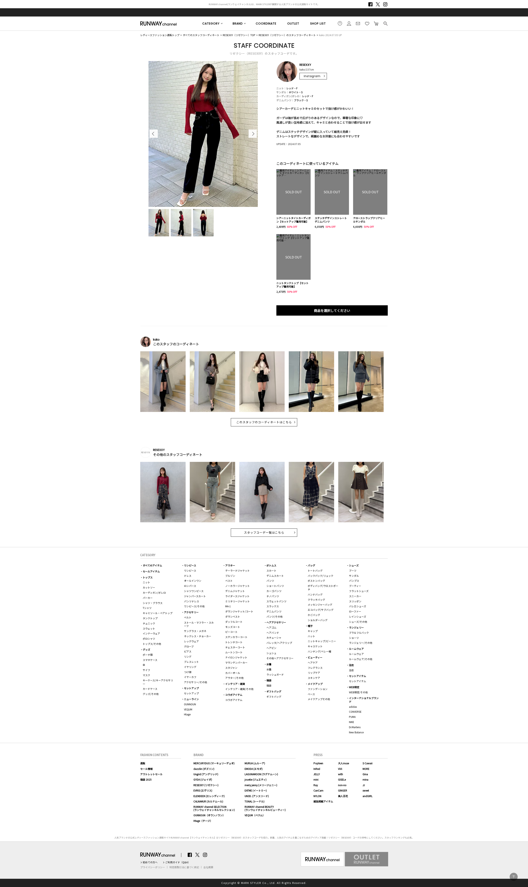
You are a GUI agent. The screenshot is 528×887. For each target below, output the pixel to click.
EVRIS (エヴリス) (202, 790)
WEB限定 (354, 687)
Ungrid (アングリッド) (205, 774)
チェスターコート (235, 647)
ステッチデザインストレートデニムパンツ (331, 219)
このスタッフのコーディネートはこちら (264, 422)
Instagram (385, 4)
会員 (348, 23)
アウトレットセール (151, 774)
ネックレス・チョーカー (197, 636)
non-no (342, 785)
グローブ (189, 646)
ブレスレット (191, 661)
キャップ (313, 631)
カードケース (150, 688)
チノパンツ (272, 596)
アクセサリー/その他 (195, 682)
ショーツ (354, 637)
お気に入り (367, 23)
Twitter (377, 4)
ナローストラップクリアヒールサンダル (369, 219)
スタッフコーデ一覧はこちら (264, 533)
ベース (311, 694)
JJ (364, 785)
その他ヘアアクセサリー (279, 658)
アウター (230, 565)
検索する (385, 23)
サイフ (146, 670)
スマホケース (150, 660)
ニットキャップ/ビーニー (322, 641)
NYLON (317, 796)
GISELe (342, 779)
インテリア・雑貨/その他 (239, 689)
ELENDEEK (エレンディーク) (209, 796)
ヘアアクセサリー (276, 622)
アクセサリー (191, 612)
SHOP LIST (318, 23)
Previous (154, 134)
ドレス (187, 575)
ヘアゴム (271, 627)
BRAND (238, 23)
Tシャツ (147, 608)
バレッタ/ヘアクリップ (279, 642)
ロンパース (190, 585)
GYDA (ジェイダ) (202, 779)
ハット (311, 636)
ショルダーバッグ (318, 620)
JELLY (317, 774)
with (340, 774)
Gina (365, 774)
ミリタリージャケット (237, 601)
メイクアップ (315, 683)
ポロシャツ (149, 638)
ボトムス (271, 565)
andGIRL (367, 796)
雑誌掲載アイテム (323, 801)
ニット (146, 582)
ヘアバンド (272, 632)
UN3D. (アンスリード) (257, 796)
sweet (366, 790)
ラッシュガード (275, 674)
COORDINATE (266, 23)
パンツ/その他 (274, 616)
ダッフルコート (234, 621)
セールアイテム (151, 571)
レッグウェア (191, 641)
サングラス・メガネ (195, 631)
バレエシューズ (357, 606)
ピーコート (231, 631)
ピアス (187, 651)
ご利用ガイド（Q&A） (177, 862)
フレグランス (315, 667)
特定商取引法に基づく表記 (184, 867)
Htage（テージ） (202, 820)
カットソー (149, 587)
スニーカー (355, 596)
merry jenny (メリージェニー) (261, 785)
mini (316, 779)
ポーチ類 (148, 654)
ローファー (355, 611)
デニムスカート (275, 575)
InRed (317, 768)
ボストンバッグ (316, 580)
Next (253, 134)
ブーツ (352, 570)
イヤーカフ (190, 677)
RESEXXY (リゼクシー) (205, 785)
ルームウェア (356, 648)
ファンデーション (318, 689)
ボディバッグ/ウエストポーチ (323, 587)
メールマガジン (358, 23)
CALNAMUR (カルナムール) (208, 801)
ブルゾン (230, 575)
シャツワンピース (194, 591)
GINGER (342, 790)
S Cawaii (367, 763)
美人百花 (343, 796)
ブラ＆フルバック (359, 632)
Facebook (370, 4)
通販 (142, 763)
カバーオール (232, 673)
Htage (187, 714)
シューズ (354, 565)
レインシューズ (357, 616)
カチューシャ (273, 637)
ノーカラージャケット (237, 585)
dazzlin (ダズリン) (203, 768)
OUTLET (293, 23)
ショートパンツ (275, 585)
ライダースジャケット (237, 596)
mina (365, 779)
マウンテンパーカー (236, 662)
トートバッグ (315, 570)
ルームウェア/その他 (360, 659)
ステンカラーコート (236, 637)
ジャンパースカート (195, 596)
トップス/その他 (152, 643)
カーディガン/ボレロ (154, 592)
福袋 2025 (146, 779)
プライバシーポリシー (152, 867)
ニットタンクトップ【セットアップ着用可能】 (292, 284)
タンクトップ (150, 618)
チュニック (149, 623)
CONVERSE (355, 711)
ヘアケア (313, 662)
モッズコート (232, 627)
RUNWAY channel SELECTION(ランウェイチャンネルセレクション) (214, 808)
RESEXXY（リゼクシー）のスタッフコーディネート (287, 35)
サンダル (354, 575)
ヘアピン (271, 648)
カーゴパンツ (274, 591)
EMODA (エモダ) (254, 768)
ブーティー (355, 585)
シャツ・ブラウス (153, 603)
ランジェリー (356, 627)
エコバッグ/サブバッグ (321, 609)
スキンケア (314, 677)
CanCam (318, 790)
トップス (148, 577)
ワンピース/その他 (194, 606)
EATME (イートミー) (256, 790)
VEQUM (188, 709)
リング (187, 656)
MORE (366, 768)
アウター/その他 (234, 677)
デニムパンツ (274, 611)
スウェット (149, 628)
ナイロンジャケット (236, 657)
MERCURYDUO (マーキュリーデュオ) (214, 763)
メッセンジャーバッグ (320, 604)
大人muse (343, 763)
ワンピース (190, 565)
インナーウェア (151, 633)
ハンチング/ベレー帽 (319, 651)
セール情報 (146, 768)
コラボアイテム (233, 694)
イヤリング (190, 667)
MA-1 (228, 606)
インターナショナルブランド (364, 699)
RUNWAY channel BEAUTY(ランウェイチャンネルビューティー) (265, 808)
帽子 (310, 626)
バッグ (311, 565)
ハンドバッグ (315, 594)
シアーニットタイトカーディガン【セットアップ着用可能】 (293, 219)
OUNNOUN (190, 704)
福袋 (268, 680)
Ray (316, 785)
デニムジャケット (235, 591)
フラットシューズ (359, 591)
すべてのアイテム (152, 565)
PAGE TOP (514, 877)
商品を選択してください (332, 310)
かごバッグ (314, 615)
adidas (353, 706)
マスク (146, 675)
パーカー (148, 597)
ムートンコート (234, 652)
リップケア (314, 672)
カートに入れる (376, 23)
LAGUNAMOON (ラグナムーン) (261, 774)
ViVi (340, 768)
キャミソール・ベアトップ (157, 613)
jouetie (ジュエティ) (255, 779)
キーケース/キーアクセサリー (158, 681)
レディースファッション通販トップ (159, 35)
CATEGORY (211, 23)
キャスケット (315, 646)
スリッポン (355, 601)
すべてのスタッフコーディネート (201, 35)
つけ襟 (187, 672)
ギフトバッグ (273, 691)
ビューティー (315, 657)
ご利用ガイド (339, 23)
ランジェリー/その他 (360, 642)
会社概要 (208, 867)
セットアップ (191, 688)
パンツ (270, 580)
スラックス (272, 606)
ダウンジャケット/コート (239, 611)
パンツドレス (191, 601)
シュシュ (271, 653)
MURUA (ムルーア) (255, 763)
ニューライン (191, 699)
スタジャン (231, 667)
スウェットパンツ (276, 601)
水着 (268, 664)
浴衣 (351, 665)
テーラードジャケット (237, 570)
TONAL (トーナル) (254, 801)
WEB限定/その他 (358, 692)
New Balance (356, 732)
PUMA (352, 716)
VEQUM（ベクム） (255, 815)
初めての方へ (150, 862)
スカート (271, 570)
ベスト (229, 580)
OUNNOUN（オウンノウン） (209, 815)
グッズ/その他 (151, 694)
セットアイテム (357, 676)
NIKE (351, 722)
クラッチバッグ (316, 599)
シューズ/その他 (358, 621)
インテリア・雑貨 (235, 683)
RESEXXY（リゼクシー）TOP (239, 35)
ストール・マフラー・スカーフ (199, 624)
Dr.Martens (355, 727)
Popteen (318, 763)
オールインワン (192, 580)
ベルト (187, 617)
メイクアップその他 (319, 699)
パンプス (354, 580)
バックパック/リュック (320, 575)
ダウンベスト (232, 616)
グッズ (146, 649)
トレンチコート (234, 642)
